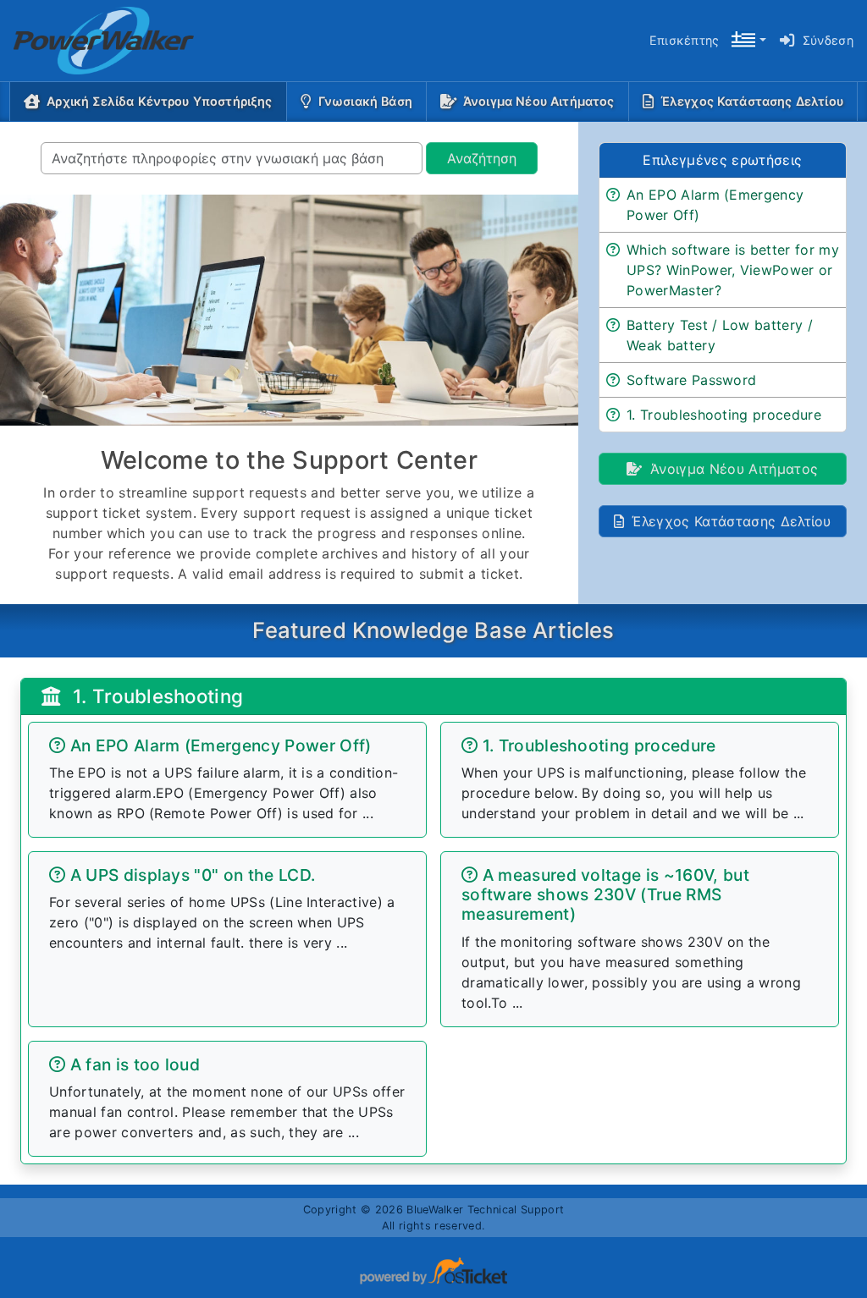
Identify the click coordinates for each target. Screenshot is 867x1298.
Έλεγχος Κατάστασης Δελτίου (751, 101)
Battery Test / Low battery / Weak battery (720, 335)
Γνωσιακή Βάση (365, 101)
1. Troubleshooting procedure (724, 414)
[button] (748, 41)
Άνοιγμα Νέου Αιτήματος (539, 101)
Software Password (691, 379)
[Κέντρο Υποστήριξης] (90, 40)
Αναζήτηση (481, 158)
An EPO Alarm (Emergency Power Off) (715, 204)
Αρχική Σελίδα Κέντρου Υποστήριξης (163, 100)
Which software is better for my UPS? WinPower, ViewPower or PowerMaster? (733, 270)
